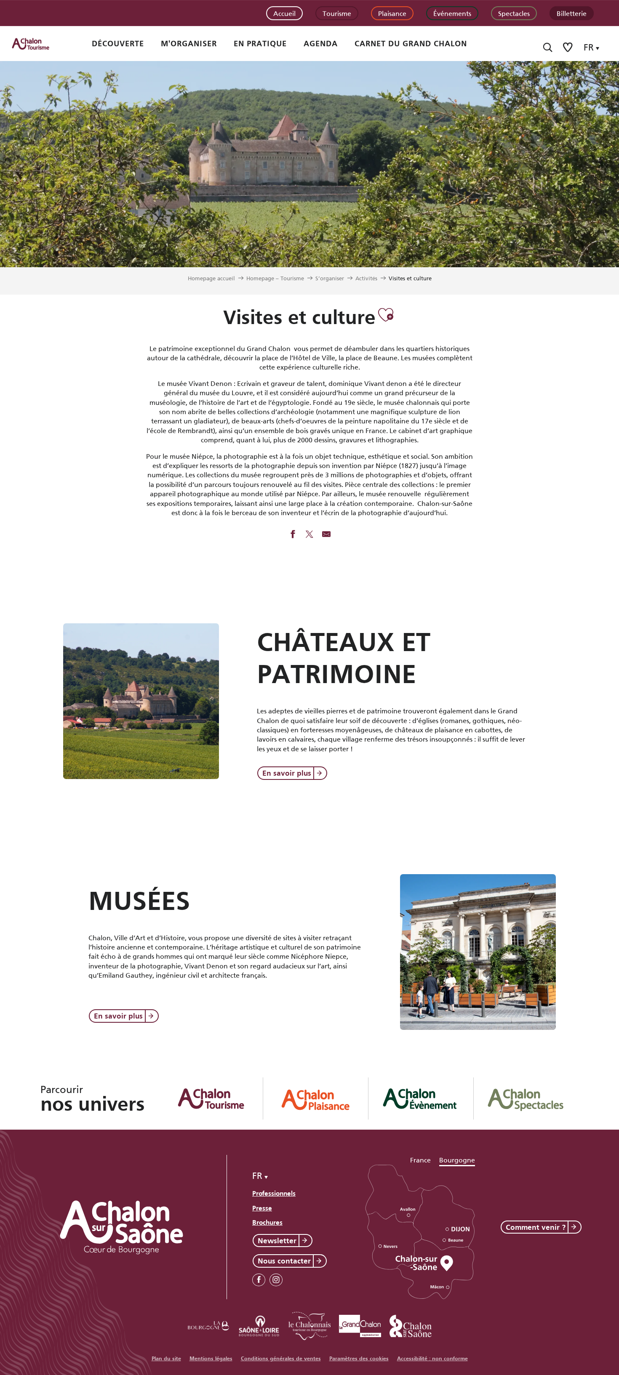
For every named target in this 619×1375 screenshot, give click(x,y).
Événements (452, 13)
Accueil (284, 13)
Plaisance (392, 13)
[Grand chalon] (360, 1324)
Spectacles (514, 13)
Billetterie (572, 13)
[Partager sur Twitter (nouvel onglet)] (309, 535)
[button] (547, 47)
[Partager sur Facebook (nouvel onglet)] (292, 535)
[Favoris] (568, 47)
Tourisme (337, 13)
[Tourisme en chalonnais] (309, 1324)
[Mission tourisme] (259, 1324)
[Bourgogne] (208, 1324)
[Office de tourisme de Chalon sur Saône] (38, 43)
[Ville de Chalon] (411, 1324)
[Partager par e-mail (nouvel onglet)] (326, 535)
